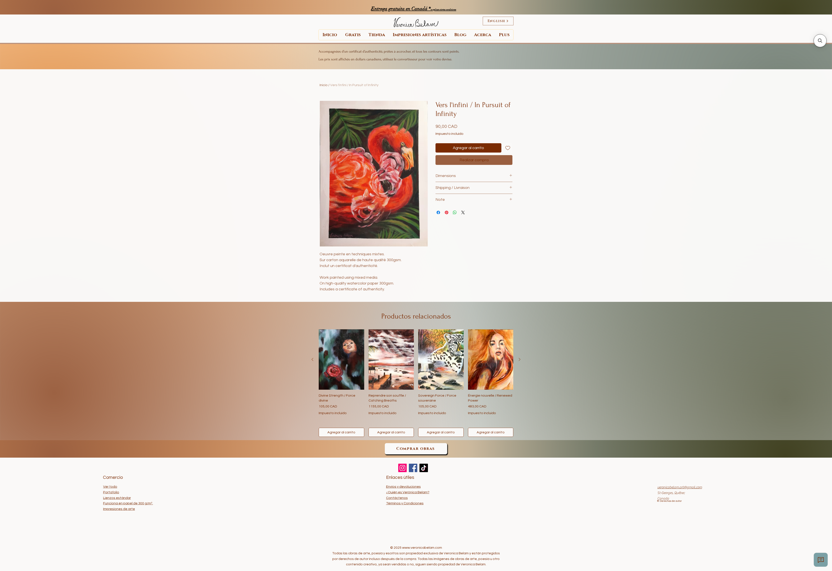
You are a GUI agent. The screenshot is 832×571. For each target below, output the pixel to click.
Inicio (324, 85)
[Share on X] (463, 212)
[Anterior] (312, 359)
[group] (416, 383)
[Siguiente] (519, 359)
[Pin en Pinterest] (446, 212)
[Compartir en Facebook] (438, 212)
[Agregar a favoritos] (507, 148)
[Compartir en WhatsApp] (454, 212)
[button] (820, 40)
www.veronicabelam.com (422, 547)
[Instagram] (402, 468)
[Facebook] (413, 468)
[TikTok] (423, 468)
